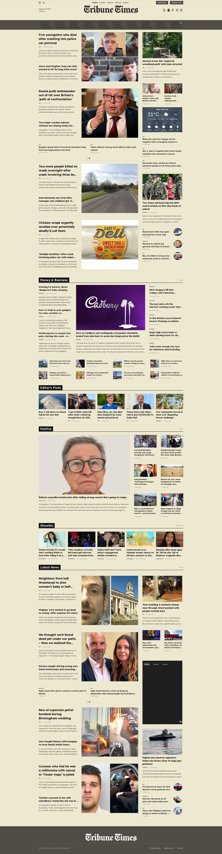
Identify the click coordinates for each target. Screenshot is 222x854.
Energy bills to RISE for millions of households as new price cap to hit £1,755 (172, 374)
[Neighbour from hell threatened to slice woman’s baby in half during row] (110, 600)
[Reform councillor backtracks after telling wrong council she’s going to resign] (84, 464)
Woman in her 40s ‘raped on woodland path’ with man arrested (162, 63)
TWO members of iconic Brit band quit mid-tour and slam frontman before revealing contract (81, 552)
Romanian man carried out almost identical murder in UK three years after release (161, 164)
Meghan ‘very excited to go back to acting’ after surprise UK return (58, 611)
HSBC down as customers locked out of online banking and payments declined (171, 362)
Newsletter (176, 2)
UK (40, 47)
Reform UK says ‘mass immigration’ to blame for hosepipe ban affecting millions (171, 481)
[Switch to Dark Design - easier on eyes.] (164, 10)
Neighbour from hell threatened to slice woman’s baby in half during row (54, 582)
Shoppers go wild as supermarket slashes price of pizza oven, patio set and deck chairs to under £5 (60, 374)
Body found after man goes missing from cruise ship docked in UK (155, 233)
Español (102, 2)
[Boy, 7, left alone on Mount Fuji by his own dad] (52, 401)
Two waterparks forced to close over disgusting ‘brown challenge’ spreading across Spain (169, 415)
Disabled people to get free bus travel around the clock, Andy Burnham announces (171, 452)
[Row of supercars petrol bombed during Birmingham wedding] (110, 732)
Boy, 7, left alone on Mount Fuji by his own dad (52, 413)
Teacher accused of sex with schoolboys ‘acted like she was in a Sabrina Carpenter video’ (58, 799)
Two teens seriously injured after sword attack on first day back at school (161, 205)
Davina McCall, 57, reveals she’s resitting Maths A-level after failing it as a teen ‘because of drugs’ (52, 552)
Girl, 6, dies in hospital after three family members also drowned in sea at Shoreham (161, 152)
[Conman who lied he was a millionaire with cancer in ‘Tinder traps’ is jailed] (110, 788)
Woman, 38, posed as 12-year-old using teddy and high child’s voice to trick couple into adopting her (154, 800)
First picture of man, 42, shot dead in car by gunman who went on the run (156, 788)
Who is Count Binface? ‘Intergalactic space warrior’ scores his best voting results (144, 511)
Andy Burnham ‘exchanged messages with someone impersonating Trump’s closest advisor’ (144, 481)
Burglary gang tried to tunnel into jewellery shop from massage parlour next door (62, 148)
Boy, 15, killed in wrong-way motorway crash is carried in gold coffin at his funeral (156, 257)
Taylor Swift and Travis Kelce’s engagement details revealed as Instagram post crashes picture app (109, 552)
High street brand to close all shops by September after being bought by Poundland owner (112, 692)
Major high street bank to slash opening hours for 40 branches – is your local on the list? (165, 334)
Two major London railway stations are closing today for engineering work (55, 124)
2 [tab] (89, 158)
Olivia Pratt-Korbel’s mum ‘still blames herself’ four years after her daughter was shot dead (150, 98)
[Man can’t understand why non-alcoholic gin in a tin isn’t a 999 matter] (151, 635)
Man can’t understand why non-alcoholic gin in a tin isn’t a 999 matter (151, 645)
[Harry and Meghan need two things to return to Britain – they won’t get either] (178, 811)
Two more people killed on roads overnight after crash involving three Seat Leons (58, 170)
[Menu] (40, 2)
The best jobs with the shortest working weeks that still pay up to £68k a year (164, 306)
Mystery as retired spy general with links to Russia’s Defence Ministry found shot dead (156, 245)
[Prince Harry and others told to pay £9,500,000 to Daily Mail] (140, 401)
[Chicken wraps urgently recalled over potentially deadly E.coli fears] (110, 244)
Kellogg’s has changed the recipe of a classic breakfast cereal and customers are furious (97, 374)
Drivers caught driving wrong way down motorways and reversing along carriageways (58, 668)
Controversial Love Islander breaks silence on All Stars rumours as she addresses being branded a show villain (140, 552)
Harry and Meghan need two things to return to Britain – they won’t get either (156, 812)
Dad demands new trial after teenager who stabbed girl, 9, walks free (55, 199)
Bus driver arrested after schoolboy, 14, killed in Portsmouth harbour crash (173, 645)
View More (179, 525)
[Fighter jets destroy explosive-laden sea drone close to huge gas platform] (162, 742)
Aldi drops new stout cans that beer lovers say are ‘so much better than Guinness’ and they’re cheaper (60, 362)
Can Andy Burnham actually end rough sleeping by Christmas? (144, 452)
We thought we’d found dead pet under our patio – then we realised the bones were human (57, 639)
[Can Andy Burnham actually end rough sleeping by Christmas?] (145, 441)
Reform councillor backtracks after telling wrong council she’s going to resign (82, 497)
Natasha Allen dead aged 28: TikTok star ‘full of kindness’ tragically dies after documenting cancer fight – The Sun (169, 552)
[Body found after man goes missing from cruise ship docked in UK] (178, 232)
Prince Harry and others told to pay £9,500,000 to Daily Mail (140, 415)
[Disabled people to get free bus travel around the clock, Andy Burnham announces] (172, 441)
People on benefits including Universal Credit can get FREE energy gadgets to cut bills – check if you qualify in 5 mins (97, 362)
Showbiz (42, 559)
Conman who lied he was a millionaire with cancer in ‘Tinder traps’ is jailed (57, 770)
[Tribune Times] (111, 10)
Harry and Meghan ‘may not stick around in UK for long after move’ (58, 68)
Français (110, 2)
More (181, 280)
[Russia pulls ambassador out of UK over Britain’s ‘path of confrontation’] (110, 113)
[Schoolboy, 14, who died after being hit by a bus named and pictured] (111, 401)
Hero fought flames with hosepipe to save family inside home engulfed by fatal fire (58, 743)
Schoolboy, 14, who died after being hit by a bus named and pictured (109, 415)
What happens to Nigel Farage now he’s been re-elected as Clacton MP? (171, 511)
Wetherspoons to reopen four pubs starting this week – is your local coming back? (55, 335)
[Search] (44, 2)
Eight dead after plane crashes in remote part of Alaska (62, 692)
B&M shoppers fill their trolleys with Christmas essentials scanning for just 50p (164, 291)
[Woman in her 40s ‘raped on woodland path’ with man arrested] (162, 45)
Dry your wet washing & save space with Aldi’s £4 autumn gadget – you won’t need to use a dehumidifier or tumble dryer (134, 374)
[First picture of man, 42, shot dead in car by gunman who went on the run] (178, 787)
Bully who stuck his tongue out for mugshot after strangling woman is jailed (159, 140)
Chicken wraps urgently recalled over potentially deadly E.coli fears (57, 227)
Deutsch (118, 2)
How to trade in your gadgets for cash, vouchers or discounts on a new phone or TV (55, 312)
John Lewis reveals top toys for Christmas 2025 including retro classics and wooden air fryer (165, 348)
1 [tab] (87, 158)
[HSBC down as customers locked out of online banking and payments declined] (154, 364)
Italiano (126, 2)
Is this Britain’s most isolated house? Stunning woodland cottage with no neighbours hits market (165, 320)
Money (41, 293)
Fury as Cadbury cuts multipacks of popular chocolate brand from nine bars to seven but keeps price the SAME (107, 335)
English (95, 2)
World (145, 212)
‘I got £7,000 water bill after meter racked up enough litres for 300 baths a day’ (79, 415)
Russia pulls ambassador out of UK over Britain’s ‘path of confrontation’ (57, 95)
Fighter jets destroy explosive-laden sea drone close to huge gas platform (161, 760)
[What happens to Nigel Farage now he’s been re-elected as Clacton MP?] (172, 499)
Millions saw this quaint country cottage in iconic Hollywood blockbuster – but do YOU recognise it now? (134, 362)
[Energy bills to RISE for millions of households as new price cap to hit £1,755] (154, 375)
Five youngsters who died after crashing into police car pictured (58, 39)
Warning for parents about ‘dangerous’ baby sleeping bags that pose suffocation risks (53, 288)
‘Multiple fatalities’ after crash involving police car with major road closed (56, 256)
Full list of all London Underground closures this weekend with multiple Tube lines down (172, 98)
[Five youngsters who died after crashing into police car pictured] (110, 56)
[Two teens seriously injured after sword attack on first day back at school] (162, 187)
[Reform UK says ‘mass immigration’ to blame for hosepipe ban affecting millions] (172, 470)
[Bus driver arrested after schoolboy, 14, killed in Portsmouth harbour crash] (173, 635)
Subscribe (162, 2)
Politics (42, 501)
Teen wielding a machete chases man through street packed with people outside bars (160, 607)
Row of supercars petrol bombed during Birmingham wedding (56, 714)
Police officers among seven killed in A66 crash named (113, 148)
